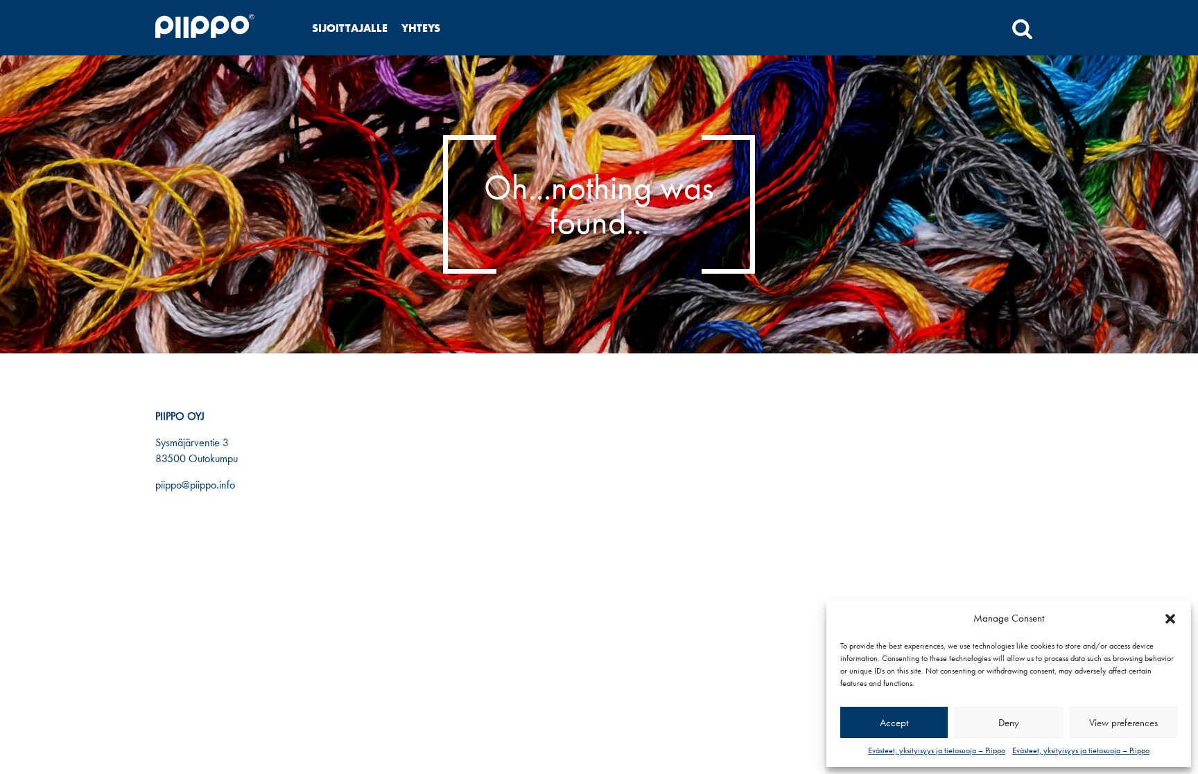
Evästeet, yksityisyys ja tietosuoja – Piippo (936, 750)
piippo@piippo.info (195, 484)
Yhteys (420, 28)
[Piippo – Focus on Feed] (221, 28)
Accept (894, 723)
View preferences (1123, 723)
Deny (1008, 723)
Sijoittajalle (350, 28)
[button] (1170, 619)
